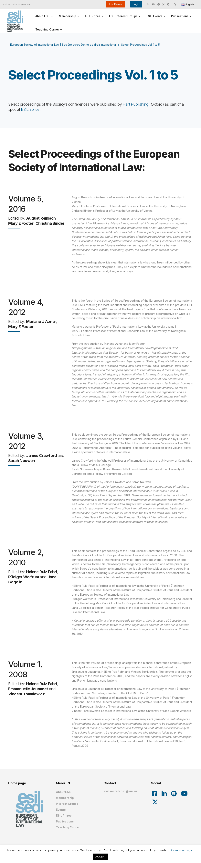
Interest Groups (67, 803)
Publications (179, 16)
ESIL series (30, 109)
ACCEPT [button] (100, 856)
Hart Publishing (135, 104)
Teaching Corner (47, 29)
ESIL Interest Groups (123, 16)
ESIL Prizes (92, 16)
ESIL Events (154, 16)
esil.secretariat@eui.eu (16, 4)
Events (61, 809)
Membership (67, 16)
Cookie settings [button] (181, 850)
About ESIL (42, 16)
